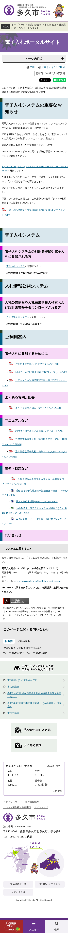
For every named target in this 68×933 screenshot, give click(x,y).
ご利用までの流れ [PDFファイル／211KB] (37, 364)
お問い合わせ (18, 892)
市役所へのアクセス (49, 884)
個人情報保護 (32, 802)
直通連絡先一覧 (18, 884)
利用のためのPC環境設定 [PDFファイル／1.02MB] (41, 372)
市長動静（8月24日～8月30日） (23, 680)
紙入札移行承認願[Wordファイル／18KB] (37, 501)
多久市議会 (13, 687)
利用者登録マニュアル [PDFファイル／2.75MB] (39, 431)
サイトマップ (41, 807)
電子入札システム (15, 266)
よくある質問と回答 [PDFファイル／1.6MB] (38, 408)
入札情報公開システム (17, 317)
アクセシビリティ (12, 802)
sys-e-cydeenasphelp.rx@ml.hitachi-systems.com (38, 581)
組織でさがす (35, 24)
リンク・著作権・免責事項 (17, 807)
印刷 (32, 67)
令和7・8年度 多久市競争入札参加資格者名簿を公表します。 (34, 695)
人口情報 (57, 791)
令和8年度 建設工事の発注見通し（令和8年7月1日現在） (34, 705)
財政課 (62, 24)
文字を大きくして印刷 (53, 67)
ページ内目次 (34, 58)
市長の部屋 (13, 713)
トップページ (18, 24)
